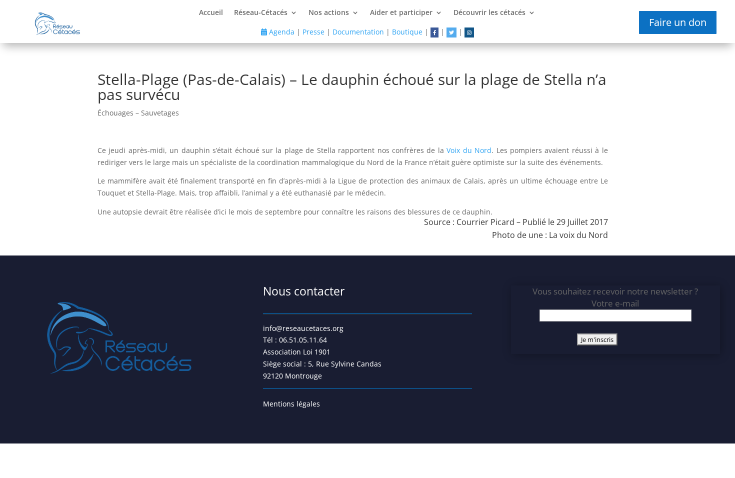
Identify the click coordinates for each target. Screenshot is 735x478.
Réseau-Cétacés (261, 13)
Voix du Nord (469, 150)
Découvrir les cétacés (490, 13)
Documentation (358, 31)
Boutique (407, 31)
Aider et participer (401, 13)
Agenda (280, 31)
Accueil (211, 13)
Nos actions (328, 13)
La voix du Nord (578, 235)
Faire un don (677, 22)
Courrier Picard (485, 222)
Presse (313, 31)
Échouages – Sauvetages (138, 113)
